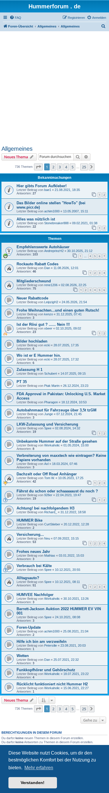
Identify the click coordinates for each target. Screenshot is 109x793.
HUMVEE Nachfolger (35, 595)
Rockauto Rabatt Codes (37, 264)
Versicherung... (30, 534)
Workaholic (52, 445)
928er (48, 495)
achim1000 (52, 211)
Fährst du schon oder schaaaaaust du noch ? (57, 491)
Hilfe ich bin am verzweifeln (42, 641)
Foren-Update (29, 627)
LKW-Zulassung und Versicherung (47, 424)
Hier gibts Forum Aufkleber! (42, 186)
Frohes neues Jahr (33, 551)
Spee (47, 428)
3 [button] (60, 167)
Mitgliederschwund (34, 281)
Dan (47, 268)
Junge (48, 414)
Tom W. (49, 478)
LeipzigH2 (51, 302)
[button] (38, 166)
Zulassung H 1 (29, 369)
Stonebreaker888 (56, 223)
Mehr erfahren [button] (38, 767)
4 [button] (66, 167)
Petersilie (50, 645)
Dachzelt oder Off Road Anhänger (47, 474)
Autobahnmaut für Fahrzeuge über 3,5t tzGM (57, 410)
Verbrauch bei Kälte (34, 566)
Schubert (50, 373)
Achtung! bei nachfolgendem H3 (45, 508)
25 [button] (84, 167)
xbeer (48, 328)
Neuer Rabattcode (32, 298)
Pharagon (51, 402)
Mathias (49, 555)
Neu (47, 538)
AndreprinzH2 (54, 251)
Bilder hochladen (32, 341)
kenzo (48, 314)
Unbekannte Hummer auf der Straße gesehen (57, 441)
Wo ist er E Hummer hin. (39, 355)
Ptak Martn (52, 385)
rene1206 (51, 285)
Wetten (23, 656)
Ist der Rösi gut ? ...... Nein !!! (43, 324)
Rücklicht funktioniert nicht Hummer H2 (52, 684)
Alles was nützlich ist (36, 219)
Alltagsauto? (28, 578)
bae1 (47, 190)
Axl (46, 464)
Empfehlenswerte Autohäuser (43, 247)
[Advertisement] (54, 88)
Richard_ (50, 512)
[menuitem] (15, 17)
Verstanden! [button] (32, 782)
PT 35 (22, 382)
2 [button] (53, 167)
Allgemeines (17, 149)
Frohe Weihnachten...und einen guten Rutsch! (58, 310)
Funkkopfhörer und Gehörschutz (46, 670)
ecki (47, 345)
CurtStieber (52, 524)
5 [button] (73, 167)
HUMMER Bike (29, 520)
